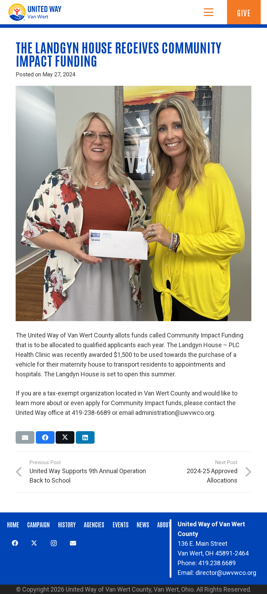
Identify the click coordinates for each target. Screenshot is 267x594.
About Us (167, 524)
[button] (208, 12)
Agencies (94, 524)
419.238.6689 (217, 563)
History (67, 524)
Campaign (38, 524)
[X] (34, 543)
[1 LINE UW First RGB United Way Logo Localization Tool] (36, 12)
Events (121, 524)
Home (13, 524)
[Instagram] (54, 543)
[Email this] (25, 437)
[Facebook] (15, 543)
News (143, 524)
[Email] (73, 543)
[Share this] (45, 437)
